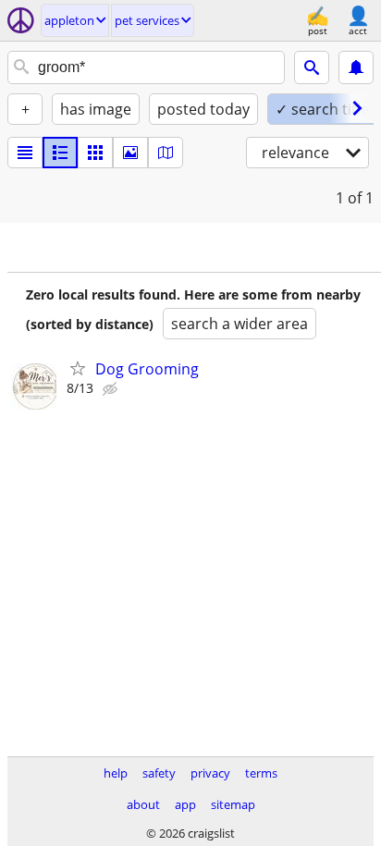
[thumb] (60, 152)
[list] (25, 152)
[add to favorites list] (78, 368)
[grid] (95, 152)
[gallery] (130, 152)
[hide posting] (112, 389)
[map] (165, 152)
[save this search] (356, 67)
